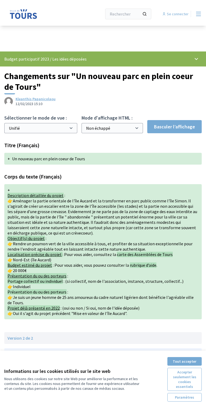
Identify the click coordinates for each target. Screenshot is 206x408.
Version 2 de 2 (20, 338)
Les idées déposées (69, 59)
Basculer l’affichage (174, 127)
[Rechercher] (144, 14)
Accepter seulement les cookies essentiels (184, 379)
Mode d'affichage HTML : (107, 118)
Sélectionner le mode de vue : (35, 118)
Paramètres (184, 397)
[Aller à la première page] (40, 14)
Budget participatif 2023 (27, 59)
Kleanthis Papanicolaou (36, 99)
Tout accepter (184, 361)
